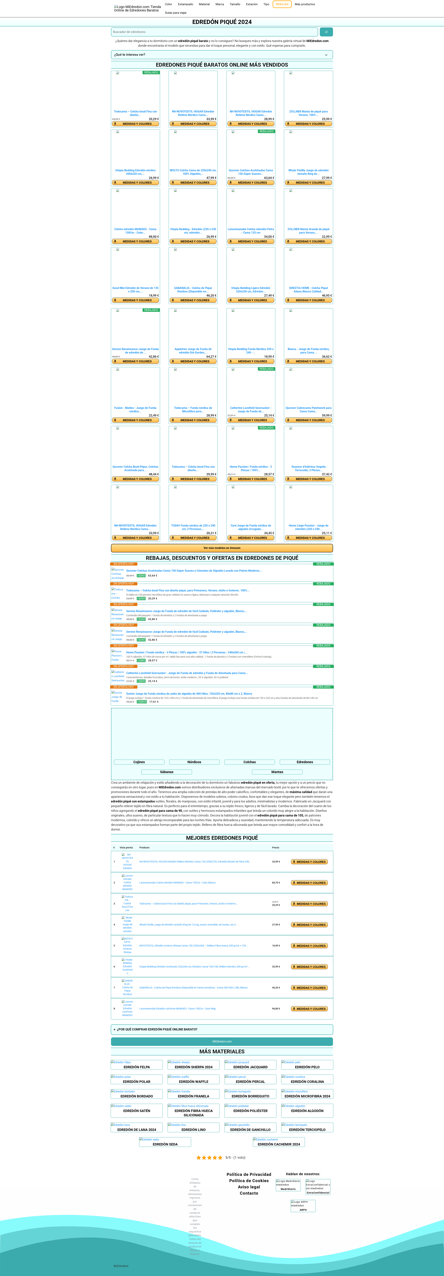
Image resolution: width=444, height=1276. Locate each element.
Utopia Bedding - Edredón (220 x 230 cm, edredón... (193, 231)
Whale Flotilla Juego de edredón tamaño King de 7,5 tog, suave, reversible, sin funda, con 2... (188, 924)
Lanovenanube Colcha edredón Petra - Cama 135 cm (251, 231)
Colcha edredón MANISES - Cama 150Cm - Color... (135, 231)
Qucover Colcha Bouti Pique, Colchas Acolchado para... (135, 468)
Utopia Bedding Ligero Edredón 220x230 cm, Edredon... (250, 289)
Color (168, 4)
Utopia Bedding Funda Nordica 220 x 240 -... (251, 350)
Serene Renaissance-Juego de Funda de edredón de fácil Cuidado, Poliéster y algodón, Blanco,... (186, 611)
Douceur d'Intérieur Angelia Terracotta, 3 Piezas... (309, 468)
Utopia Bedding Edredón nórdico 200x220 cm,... (135, 172)
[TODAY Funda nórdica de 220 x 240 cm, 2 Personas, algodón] (193, 505)
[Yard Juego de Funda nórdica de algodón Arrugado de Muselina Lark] (251, 505)
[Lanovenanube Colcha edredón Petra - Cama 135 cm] (251, 208)
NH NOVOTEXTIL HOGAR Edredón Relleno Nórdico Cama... (193, 113)
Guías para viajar (176, 12)
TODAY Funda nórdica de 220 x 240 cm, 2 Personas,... (193, 527)
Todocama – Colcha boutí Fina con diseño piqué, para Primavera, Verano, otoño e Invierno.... (188, 903)
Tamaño (235, 4)
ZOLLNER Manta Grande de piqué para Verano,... (309, 231)
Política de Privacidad (249, 1174)
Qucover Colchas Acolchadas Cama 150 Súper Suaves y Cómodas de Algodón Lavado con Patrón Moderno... (194, 570)
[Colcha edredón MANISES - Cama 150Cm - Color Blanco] (135, 208)
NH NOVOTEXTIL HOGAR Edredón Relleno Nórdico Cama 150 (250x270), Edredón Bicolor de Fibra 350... (195, 861)
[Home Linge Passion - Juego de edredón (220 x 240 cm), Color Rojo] (308, 505)
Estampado (185, 4)
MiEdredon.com (222, 1041)
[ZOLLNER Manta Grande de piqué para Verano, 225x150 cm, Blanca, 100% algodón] (308, 208)
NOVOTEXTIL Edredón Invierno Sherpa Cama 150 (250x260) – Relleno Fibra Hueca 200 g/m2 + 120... (193, 945)
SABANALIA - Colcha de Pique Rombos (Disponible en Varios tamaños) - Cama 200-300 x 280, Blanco (193, 987)
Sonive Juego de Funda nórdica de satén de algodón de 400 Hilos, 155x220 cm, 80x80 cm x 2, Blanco (189, 693)
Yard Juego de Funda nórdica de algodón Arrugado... (251, 527)
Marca (220, 4)
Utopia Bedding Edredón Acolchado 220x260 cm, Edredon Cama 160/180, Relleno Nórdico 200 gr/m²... (194, 966)
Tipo (266, 4)
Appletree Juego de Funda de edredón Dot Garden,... (193, 350)
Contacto (249, 1193)
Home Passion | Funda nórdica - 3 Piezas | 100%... (251, 468)
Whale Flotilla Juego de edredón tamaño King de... (308, 172)
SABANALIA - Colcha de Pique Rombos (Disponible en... (193, 289)
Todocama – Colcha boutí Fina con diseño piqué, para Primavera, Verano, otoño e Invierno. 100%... (188, 590)
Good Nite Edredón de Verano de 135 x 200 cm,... (135, 289)
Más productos (305, 4)
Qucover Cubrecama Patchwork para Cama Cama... (309, 409)
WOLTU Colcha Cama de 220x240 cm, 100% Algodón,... (193, 172)
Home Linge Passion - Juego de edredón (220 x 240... (308, 527)
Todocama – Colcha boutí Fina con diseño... (135, 113)
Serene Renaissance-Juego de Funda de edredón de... (135, 350)
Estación (252, 4)
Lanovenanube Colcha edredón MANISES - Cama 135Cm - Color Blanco (177, 882)
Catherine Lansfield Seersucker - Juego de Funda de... (250, 409)
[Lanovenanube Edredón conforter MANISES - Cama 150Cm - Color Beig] (127, 1008)
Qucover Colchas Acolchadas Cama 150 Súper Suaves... (251, 172)
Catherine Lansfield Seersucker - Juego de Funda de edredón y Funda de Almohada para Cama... (187, 673)
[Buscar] (326, 31)
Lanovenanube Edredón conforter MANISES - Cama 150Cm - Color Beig (177, 1008)
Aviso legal (249, 1187)
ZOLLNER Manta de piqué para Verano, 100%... (308, 113)
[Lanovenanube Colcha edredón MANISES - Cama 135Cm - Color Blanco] (127, 882)
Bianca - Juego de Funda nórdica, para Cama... (309, 350)
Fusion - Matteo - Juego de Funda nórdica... (135, 409)
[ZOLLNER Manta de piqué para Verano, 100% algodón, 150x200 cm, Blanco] (308, 90)
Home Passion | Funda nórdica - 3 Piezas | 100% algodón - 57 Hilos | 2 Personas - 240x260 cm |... (186, 652)
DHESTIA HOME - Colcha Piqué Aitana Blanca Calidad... (308, 289)
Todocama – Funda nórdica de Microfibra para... (193, 409)
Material (204, 4)
